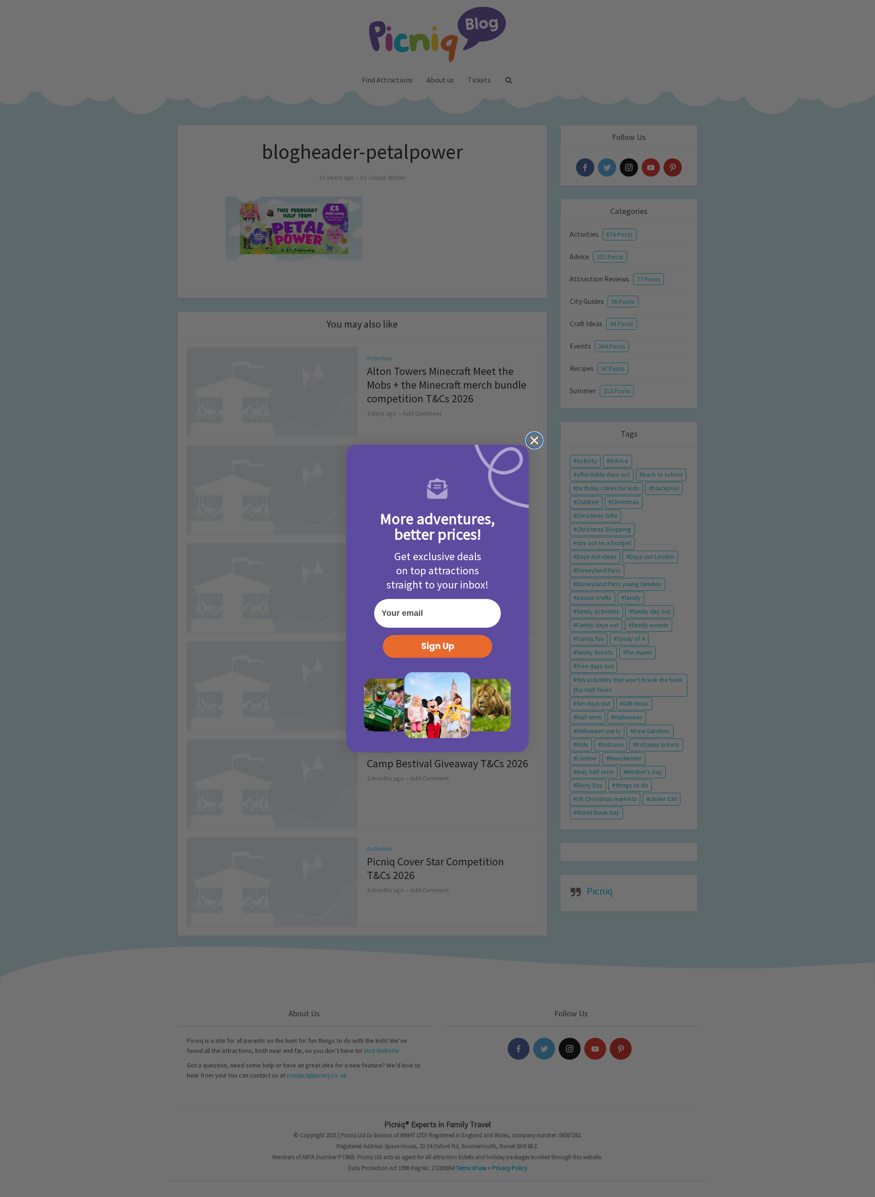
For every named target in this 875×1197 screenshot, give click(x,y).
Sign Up (437, 646)
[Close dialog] (534, 440)
